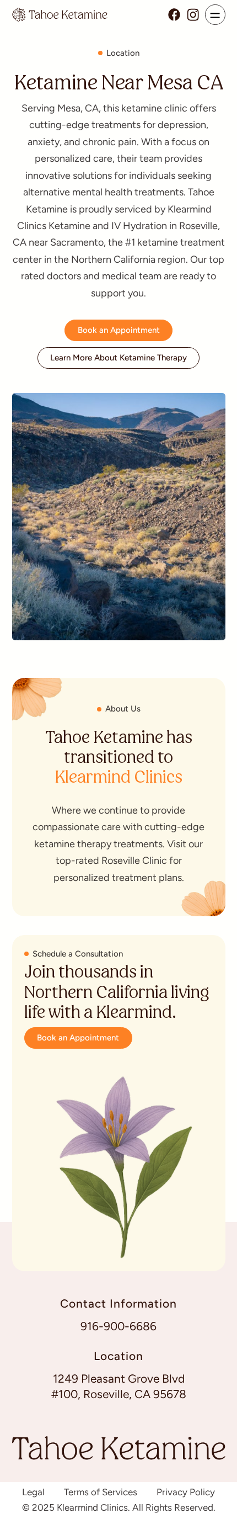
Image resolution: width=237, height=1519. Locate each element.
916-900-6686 (118, 1326)
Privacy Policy (186, 1492)
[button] (215, 14)
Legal (33, 1492)
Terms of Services (100, 1492)
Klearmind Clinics (118, 778)
